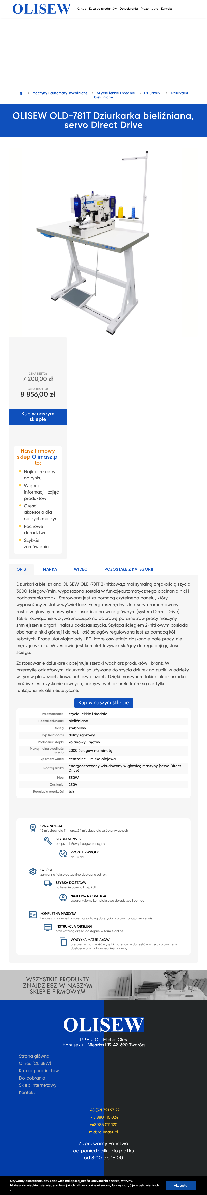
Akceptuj (181, 1185)
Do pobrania (129, 8)
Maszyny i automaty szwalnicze (60, 93)
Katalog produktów (103, 8)
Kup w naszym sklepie (37, 417)
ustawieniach (149, 1185)
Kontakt (166, 8)
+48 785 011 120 (103, 1125)
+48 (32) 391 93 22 (103, 1110)
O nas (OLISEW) (35, 1063)
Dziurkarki (152, 93)
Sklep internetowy (37, 1085)
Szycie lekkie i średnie (116, 93)
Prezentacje (149, 8)
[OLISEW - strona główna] (42, 9)
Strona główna (34, 1056)
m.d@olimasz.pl (103, 1132)
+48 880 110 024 (103, 1118)
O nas (81, 8)
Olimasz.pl (45, 457)
